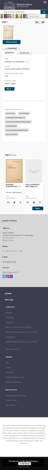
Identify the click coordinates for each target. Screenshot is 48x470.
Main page (9, 300)
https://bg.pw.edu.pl (9, 272)
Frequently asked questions (16, 395)
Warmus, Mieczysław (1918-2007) (17, 69)
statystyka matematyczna (15, 117)
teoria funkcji (24, 113)
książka (13, 83)
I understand (24, 463)
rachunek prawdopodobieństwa (18, 122)
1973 (6, 76)
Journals (9, 313)
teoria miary (10, 113)
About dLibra (10, 405)
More (38, 208)
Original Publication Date (15, 377)
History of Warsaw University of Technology (22, 332)
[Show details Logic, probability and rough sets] (40, 202)
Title (7, 363)
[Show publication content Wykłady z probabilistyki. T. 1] (14, 202)
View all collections (12, 349)
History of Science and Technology (18, 327)
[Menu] (45, 2)
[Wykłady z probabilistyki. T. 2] (8, 32)
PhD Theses (10, 317)
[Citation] (43, 22)
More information (32, 461)
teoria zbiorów (11, 134)
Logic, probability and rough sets (32, 185)
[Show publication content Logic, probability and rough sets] (34, 202)
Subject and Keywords (14, 382)
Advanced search (34, 16)
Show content (11, 42)
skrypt (7, 83)
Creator (8, 367)
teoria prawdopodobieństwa (17, 130)
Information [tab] (24, 53)
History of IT (10, 322)
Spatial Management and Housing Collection (22, 342)
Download (12, 48)
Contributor (10, 372)
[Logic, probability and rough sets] (33, 171)
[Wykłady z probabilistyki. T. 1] (14, 171)
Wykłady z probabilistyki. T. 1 (13, 185)
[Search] (44, 12)
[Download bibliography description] (8, 202)
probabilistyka (11, 126)
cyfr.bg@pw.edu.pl (9, 261)
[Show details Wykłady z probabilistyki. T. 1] (20, 202)
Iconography (10, 337)
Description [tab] (9, 53)
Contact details (11, 400)
